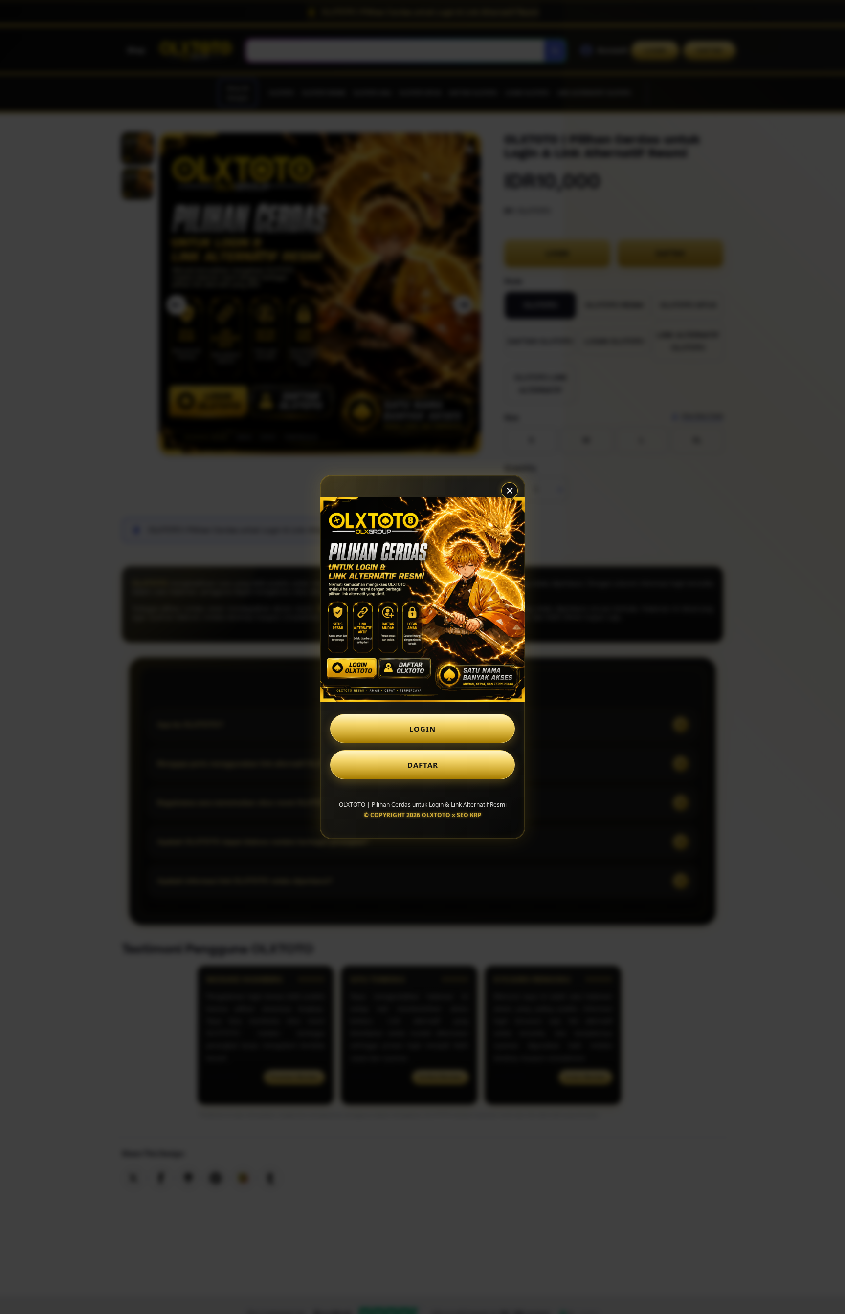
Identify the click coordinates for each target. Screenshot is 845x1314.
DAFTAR (422, 765)
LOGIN (422, 728)
